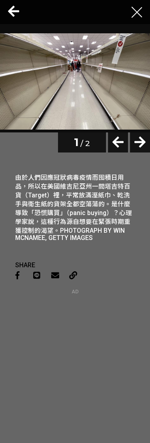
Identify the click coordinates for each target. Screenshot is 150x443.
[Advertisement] (75, 345)
